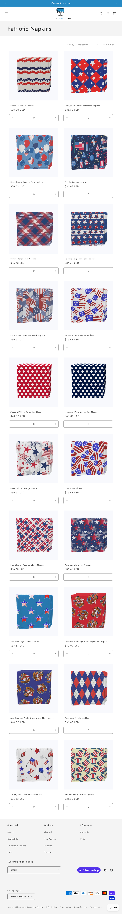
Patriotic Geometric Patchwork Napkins (27, 335)
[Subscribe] (57, 869)
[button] (6, 13)
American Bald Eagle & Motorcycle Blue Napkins (32, 718)
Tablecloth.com (21, 907)
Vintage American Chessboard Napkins (82, 105)
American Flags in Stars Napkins (24, 641)
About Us (84, 832)
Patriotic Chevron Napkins (22, 105)
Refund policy (51, 907)
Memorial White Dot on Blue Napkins (81, 412)
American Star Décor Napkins (78, 565)
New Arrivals (50, 838)
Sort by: (71, 44)
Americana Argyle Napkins (77, 718)
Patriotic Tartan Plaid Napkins (23, 259)
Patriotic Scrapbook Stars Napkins (80, 259)
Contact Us (12, 838)
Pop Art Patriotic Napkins (76, 182)
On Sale (47, 852)
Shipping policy (96, 907)
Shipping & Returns (16, 845)
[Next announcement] (116, 3)
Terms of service (80, 907)
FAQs (9, 852)
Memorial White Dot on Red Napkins (26, 412)
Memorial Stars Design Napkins (24, 488)
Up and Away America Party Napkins (26, 182)
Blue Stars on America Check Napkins (27, 565)
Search (10, 832)
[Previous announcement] (6, 3)
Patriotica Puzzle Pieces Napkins (79, 335)
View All (48, 832)
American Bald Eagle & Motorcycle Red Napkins (86, 641)
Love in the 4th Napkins (75, 488)
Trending (48, 845)
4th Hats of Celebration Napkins (79, 795)
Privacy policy (65, 907)
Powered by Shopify (35, 907)
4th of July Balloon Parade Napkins (26, 795)
